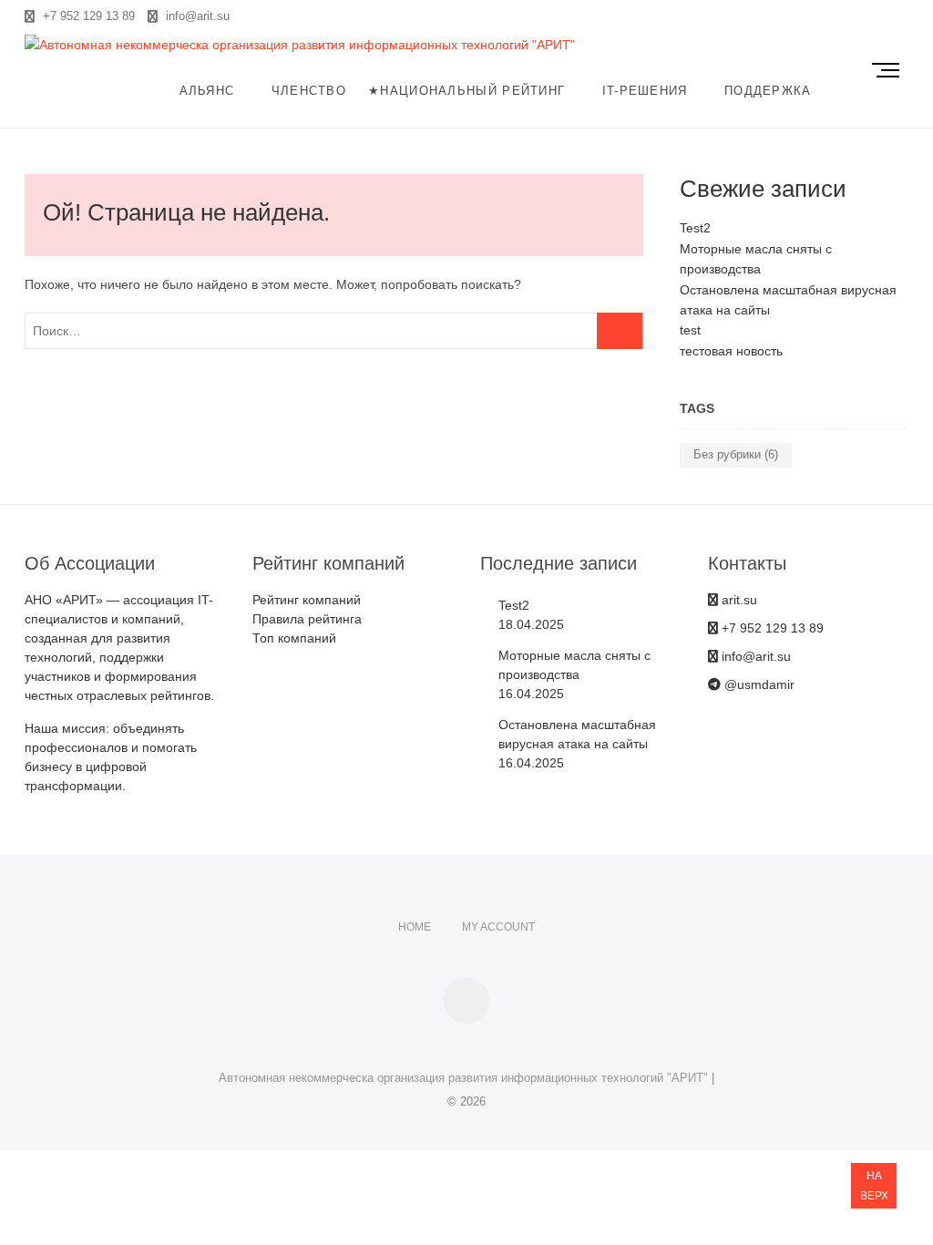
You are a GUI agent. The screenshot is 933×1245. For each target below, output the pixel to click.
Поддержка (768, 91)
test (690, 330)
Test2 (695, 228)
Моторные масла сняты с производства (574, 665)
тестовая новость (731, 351)
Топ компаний (294, 638)
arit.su (737, 599)
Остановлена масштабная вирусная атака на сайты (577, 734)
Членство (309, 91)
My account (498, 927)
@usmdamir (758, 684)
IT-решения (645, 91)
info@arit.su (196, 16)
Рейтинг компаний (306, 599)
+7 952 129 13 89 (87, 16)
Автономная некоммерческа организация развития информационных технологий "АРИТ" (463, 1078)
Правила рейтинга (307, 619)
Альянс (207, 91)
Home (414, 927)
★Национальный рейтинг (466, 91)
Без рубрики (735, 454)
